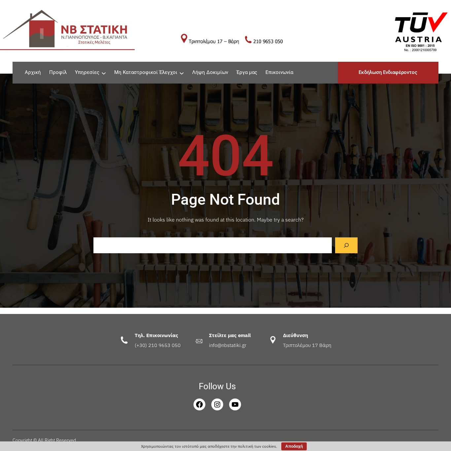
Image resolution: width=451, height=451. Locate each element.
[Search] (346, 245)
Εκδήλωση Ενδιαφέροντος (388, 72)
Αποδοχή (294, 446)
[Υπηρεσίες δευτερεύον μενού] (103, 72)
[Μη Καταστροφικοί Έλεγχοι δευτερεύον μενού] (181, 72)
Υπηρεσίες (87, 72)
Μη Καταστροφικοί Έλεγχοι (145, 72)
